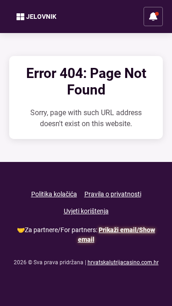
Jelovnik (41, 16)
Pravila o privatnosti (112, 194)
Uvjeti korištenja (86, 211)
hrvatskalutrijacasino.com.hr (123, 262)
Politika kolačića (54, 194)
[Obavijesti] (153, 16)
